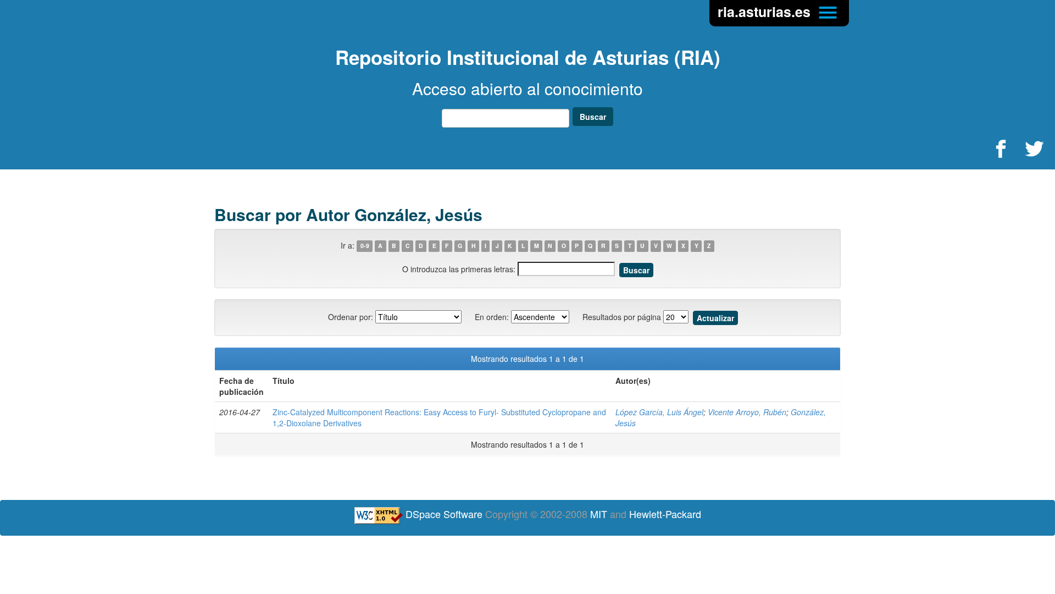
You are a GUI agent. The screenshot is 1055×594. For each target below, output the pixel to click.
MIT (598, 514)
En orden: (492, 316)
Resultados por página (621, 316)
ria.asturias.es (766, 11)
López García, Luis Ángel (659, 411)
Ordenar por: (350, 316)
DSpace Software (444, 514)
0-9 (364, 246)
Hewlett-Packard (665, 514)
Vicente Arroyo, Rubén (747, 411)
